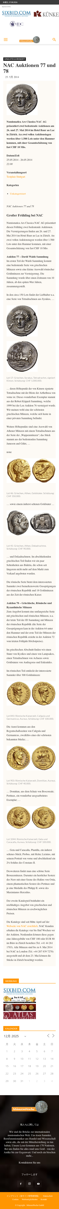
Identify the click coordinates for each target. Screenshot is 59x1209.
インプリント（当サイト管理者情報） (23, 1196)
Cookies (15, 1199)
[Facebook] (20, 1184)
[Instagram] (29, 1184)
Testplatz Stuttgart (16, 176)
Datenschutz (48, 1196)
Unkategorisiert (14, 59)
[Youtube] (38, 1184)
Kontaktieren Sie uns (29, 1162)
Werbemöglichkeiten (30, 1199)
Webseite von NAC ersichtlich (22, 926)
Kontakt (44, 1199)
